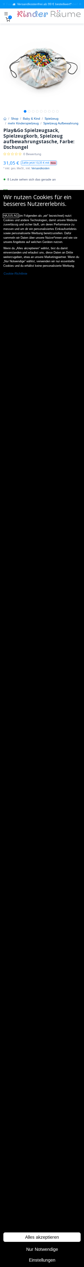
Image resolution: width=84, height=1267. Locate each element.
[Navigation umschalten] (6, 13)
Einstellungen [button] (42, 1260)
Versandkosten (40, 168)
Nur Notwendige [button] (42, 1249)
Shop (14, 118)
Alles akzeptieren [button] (42, 1237)
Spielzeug (51, 118)
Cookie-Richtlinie (15, 273)
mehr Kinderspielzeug (23, 123)
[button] (39, 163)
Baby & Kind (31, 118)
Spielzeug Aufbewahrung (60, 123)
